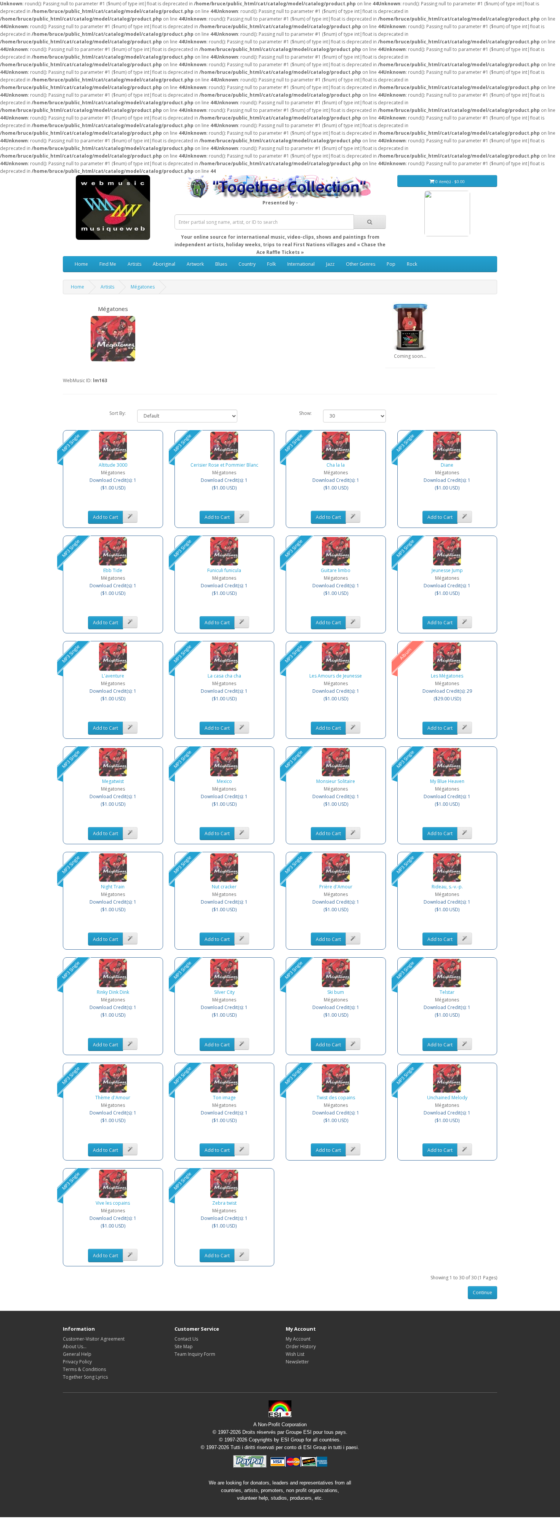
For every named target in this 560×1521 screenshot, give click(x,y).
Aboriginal (164, 264)
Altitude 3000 (113, 465)
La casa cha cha (224, 676)
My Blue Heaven (447, 781)
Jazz (330, 264)
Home (81, 264)
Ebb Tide (112, 570)
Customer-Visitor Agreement (94, 1339)
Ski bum (335, 992)
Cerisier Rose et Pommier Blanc (224, 465)
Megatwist (113, 781)
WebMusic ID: (77, 380)
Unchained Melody (447, 1097)
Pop (391, 264)
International (301, 264)
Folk (271, 264)
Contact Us (186, 1339)
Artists (134, 264)
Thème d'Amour (112, 1097)
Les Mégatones (447, 676)
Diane (447, 465)
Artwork (195, 264)
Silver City (224, 992)
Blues (221, 264)
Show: (305, 413)
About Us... (74, 1346)
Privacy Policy (77, 1361)
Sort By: (117, 413)
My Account (298, 1339)
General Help (77, 1354)
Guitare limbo (335, 570)
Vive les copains (113, 1203)
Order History (301, 1346)
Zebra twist (224, 1203)
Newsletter (297, 1361)
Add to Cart (105, 517)
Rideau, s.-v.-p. (447, 886)
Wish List (295, 1354)
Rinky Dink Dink (113, 992)
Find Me (107, 264)
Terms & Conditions (84, 1369)
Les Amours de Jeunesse (335, 676)
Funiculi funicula (224, 570)
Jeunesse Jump (447, 570)
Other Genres (360, 264)
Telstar (447, 992)
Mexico (224, 781)
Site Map (183, 1346)
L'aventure (113, 676)
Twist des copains (336, 1097)
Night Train (113, 886)
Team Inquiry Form (194, 1354)
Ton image (224, 1097)
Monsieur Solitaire (335, 781)
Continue (482, 1292)
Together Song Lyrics (85, 1377)
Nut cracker (224, 886)
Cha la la (335, 465)
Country (247, 264)
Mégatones (143, 287)
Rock (412, 264)
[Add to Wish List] (130, 517)
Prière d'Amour (335, 886)
